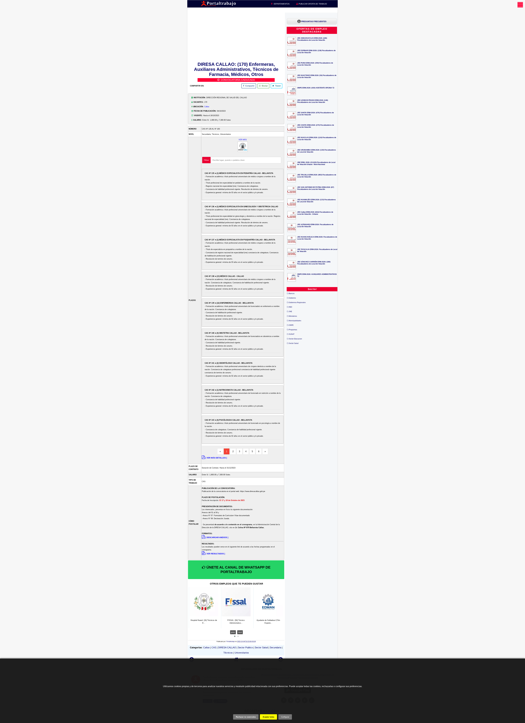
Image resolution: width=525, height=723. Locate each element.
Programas (293, 330)
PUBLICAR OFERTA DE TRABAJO (312, 4)
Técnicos (228, 652)
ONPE (291, 325)
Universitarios (242, 652)
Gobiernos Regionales (297, 302)
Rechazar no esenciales (246, 717)
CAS (214, 647)
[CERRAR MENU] (520, 5)
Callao (206, 107)
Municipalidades (295, 321)
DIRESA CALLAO (227, 647)
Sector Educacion (295, 339)
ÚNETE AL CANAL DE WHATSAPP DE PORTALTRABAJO (237, 569)
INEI (290, 307)
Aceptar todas (268, 717)
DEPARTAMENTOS (281, 4)
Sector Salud (261, 647)
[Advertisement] (236, 37)
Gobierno (292, 298)
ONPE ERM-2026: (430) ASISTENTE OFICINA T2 (315, 88)
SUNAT (291, 334)
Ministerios (293, 316)
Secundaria (275, 647)
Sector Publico (245, 647)
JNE (290, 311)
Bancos (291, 293)
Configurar (285, 717)
